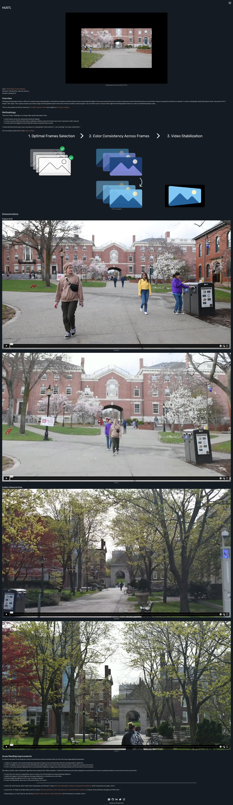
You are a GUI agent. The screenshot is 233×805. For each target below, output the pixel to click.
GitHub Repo (10, 89)
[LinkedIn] (116, 799)
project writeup (29, 130)
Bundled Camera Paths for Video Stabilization (48, 793)
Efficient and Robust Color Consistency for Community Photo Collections (63, 790)
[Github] (113, 799)
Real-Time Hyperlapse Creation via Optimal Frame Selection (73, 786)
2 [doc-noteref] (64, 126)
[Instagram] (124, 799)
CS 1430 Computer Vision (38, 107)
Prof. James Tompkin (62, 107)
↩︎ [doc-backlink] (114, 786)
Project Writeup (20, 89)
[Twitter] (120, 799)
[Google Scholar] (109, 799)
